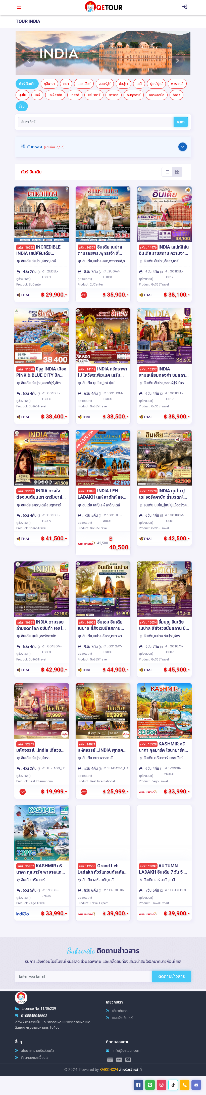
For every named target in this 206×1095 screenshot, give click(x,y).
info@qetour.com (126, 1051)
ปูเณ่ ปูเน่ (156, 84)
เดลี (139, 84)
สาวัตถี (113, 95)
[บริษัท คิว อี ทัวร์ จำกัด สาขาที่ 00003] (103, 6)
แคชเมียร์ (83, 84)
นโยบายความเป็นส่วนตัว (37, 1051)
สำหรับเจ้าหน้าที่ (130, 1069)
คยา (66, 84)
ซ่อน (22, 106)
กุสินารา (49, 84)
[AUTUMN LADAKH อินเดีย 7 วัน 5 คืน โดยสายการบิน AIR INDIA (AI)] (164, 833)
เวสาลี (75, 95)
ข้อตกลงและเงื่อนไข (34, 1058)
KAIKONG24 (109, 1070)
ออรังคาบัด (156, 95)
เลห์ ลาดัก (55, 95)
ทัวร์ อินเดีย (27, 84)
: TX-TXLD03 (177, 890)
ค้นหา (181, 122)
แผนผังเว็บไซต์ (122, 1018)
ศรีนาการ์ (94, 95)
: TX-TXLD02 (115, 890)
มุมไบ (22, 95)
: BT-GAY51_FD (117, 768)
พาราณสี (177, 84)
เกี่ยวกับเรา (119, 1011)
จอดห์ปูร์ (105, 84)
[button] (29, 53)
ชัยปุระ (123, 84)
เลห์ (37, 95)
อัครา (176, 95)
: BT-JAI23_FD (55, 768)
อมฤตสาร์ (133, 95)
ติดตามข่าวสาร (171, 976)
